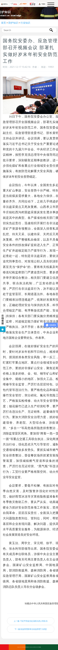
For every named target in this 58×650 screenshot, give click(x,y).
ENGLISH (4, 8)
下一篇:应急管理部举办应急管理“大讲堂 (30, 629)
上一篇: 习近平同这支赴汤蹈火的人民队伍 (31, 621)
